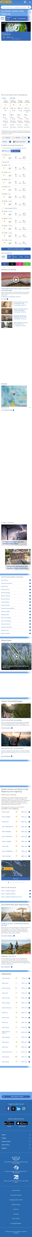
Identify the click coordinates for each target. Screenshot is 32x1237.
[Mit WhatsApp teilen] (27, 264)
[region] (16, 208)
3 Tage (14, 18)
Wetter (4, 1135)
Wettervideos (5, 1145)
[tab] (5, 151)
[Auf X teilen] (12, 264)
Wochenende (22, 18)
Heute (2, 18)
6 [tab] (21, 882)
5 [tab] (18, 882)
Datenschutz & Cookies (16, 1195)
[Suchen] (28, 7)
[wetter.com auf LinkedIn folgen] (18, 1108)
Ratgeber (4, 1148)
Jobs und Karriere (16, 1190)
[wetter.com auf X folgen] (13, 1109)
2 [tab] (11, 882)
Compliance (16, 1214)
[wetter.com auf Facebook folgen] (8, 1108)
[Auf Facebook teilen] (5, 264)
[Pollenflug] (25, 2)
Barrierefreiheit (16, 1218)
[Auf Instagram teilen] (19, 264)
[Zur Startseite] (7, 1)
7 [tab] (24, 882)
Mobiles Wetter (6, 1141)
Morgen (8, 18)
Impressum (16, 1209)
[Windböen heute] (16, 396)
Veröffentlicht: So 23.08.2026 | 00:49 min (11, 296)
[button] (16, 248)
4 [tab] (16, 882)
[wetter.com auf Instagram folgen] (24, 1108)
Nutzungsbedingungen (16, 1223)
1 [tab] (8, 882)
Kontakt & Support (16, 1204)
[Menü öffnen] (29, 2)
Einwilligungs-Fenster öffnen (16, 1200)
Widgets (4, 1138)
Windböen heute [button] (5, 407)
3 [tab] (13, 882)
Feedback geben (15, 39)
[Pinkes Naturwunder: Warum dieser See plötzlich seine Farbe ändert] (16, 279)
